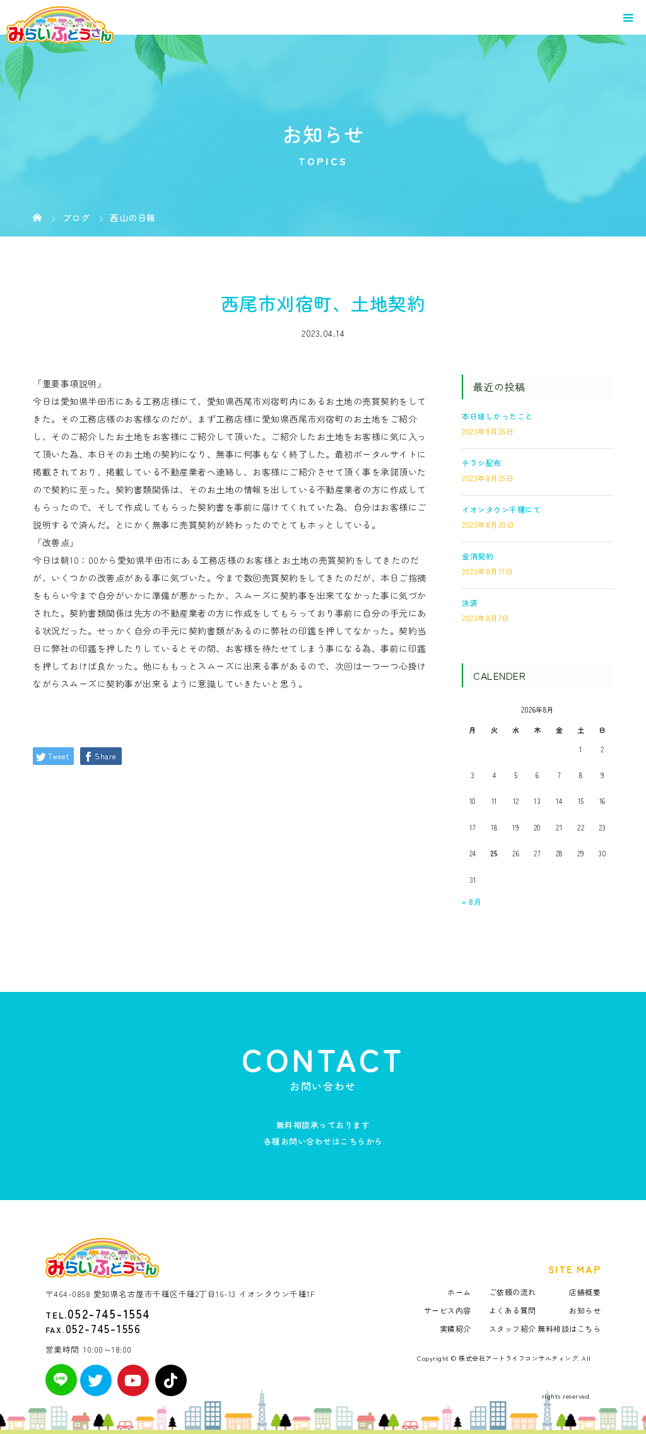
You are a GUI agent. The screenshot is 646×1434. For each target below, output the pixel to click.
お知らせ (585, 1310)
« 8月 (471, 901)
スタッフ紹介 (512, 1328)
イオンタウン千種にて (501, 509)
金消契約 (477, 556)
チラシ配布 (482, 462)
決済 (470, 602)
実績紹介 (455, 1328)
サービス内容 (447, 1310)
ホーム (459, 1291)
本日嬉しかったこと (497, 416)
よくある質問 (512, 1310)
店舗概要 (585, 1291)
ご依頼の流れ (512, 1291)
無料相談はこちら (569, 1328)
